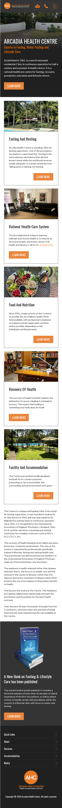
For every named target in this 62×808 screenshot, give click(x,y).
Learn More (14, 86)
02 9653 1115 (46, 244)
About (7, 742)
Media (7, 763)
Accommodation (12, 756)
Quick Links (9, 734)
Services (8, 749)
